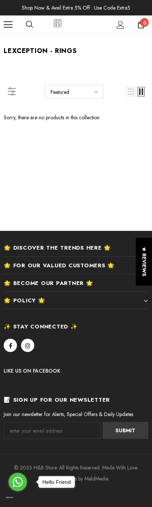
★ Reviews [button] (144, 261)
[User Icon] (120, 25)
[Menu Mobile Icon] (8, 24)
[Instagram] (27, 345)
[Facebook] (10, 345)
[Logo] (76, 24)
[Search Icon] (37, 24)
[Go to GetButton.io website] (18, 498)
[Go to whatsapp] (17, 482)
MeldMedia (96, 478)
